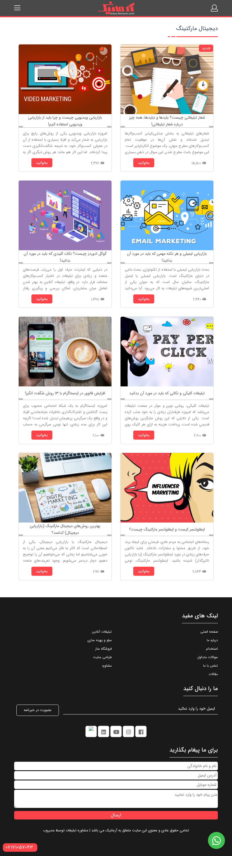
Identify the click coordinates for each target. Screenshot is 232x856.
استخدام (212, 648)
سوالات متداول (207, 657)
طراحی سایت (102, 657)
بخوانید (144, 163)
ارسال (116, 815)
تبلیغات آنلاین (102, 631)
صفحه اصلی (209, 631)
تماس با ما (210, 665)
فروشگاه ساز (103, 648)
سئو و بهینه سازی (99, 640)
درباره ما (212, 640)
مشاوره (107, 665)
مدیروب (49, 830)
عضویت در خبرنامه (37, 710)
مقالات (213, 674)
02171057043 (19, 847)
